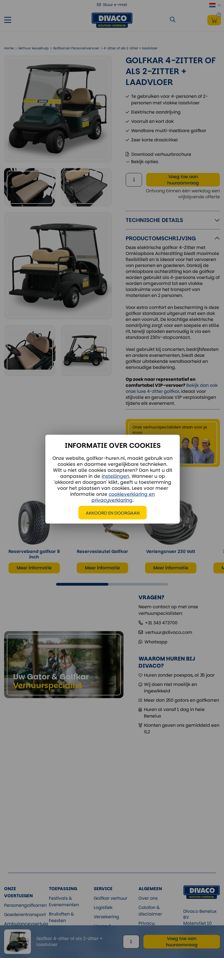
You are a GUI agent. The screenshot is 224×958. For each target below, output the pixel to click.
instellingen (115, 476)
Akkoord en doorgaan (113, 513)
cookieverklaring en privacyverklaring (123, 497)
